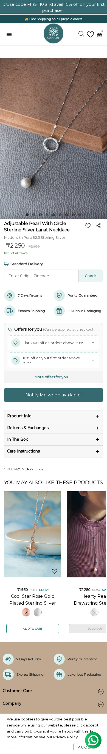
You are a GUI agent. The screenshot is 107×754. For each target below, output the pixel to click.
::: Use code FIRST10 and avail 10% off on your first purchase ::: (53, 7)
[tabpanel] (53, 138)
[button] (53, 342)
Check (91, 275)
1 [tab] (27, 214)
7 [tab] (66, 214)
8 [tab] (73, 214)
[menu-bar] (10, 34)
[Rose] (26, 612)
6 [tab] (60, 214)
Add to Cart (33, 628)
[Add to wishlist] (87, 225)
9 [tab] (79, 214)
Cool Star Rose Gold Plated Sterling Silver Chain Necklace (32, 599)
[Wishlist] (90, 34)
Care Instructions (23, 451)
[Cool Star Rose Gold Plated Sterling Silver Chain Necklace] (32, 534)
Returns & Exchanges (28, 427)
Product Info (19, 415)
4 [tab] (47, 214)
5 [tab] (53, 214)
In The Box (17, 439)
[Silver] (37, 612)
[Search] (81, 34)
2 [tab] (33, 214)
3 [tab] (40, 214)
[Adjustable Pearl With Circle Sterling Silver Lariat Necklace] (53, 138)
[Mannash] (53, 33)
